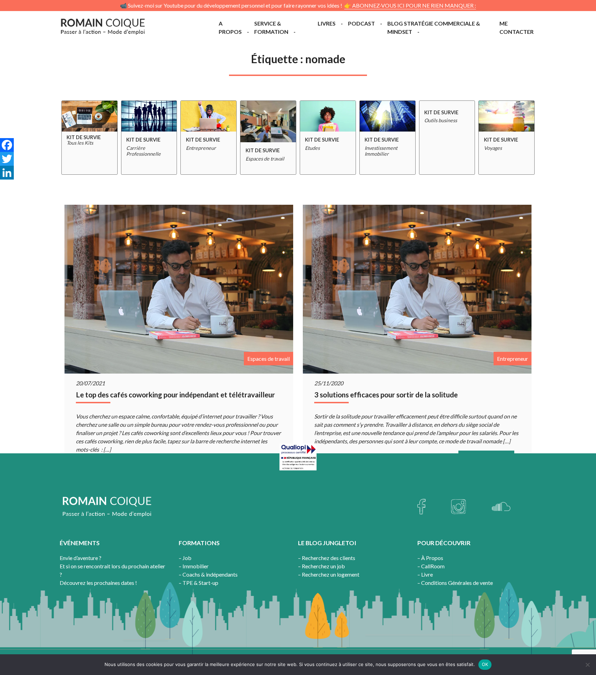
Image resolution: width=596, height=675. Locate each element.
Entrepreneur (512, 358)
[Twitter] (7, 159)
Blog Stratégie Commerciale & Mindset (433, 27)
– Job (185, 558)
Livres (327, 23)
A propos (230, 27)
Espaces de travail (268, 358)
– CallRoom (431, 566)
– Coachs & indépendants (208, 574)
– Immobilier (194, 566)
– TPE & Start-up (198, 582)
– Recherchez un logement (328, 574)
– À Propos (430, 558)
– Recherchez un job (321, 566)
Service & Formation (271, 27)
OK (485, 664)
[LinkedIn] (7, 173)
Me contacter (516, 27)
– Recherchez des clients (326, 558)
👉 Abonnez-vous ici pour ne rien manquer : (410, 5)
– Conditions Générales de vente (455, 582)
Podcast (361, 23)
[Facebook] (7, 145)
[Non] (587, 664)
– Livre (425, 574)
